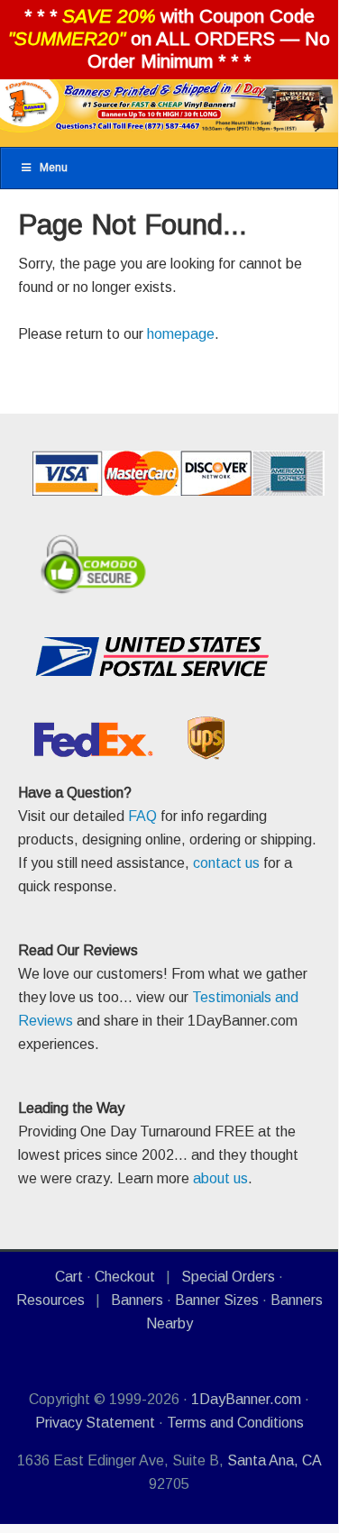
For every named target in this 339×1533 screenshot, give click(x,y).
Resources (50, 1300)
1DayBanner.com (246, 1399)
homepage (181, 334)
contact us (226, 863)
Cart (69, 1276)
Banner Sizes (217, 1300)
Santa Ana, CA (274, 1460)
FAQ (142, 816)
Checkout (125, 1276)
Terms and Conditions (235, 1422)
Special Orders (228, 1276)
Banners (137, 1300)
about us (220, 1178)
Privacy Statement (95, 1422)
